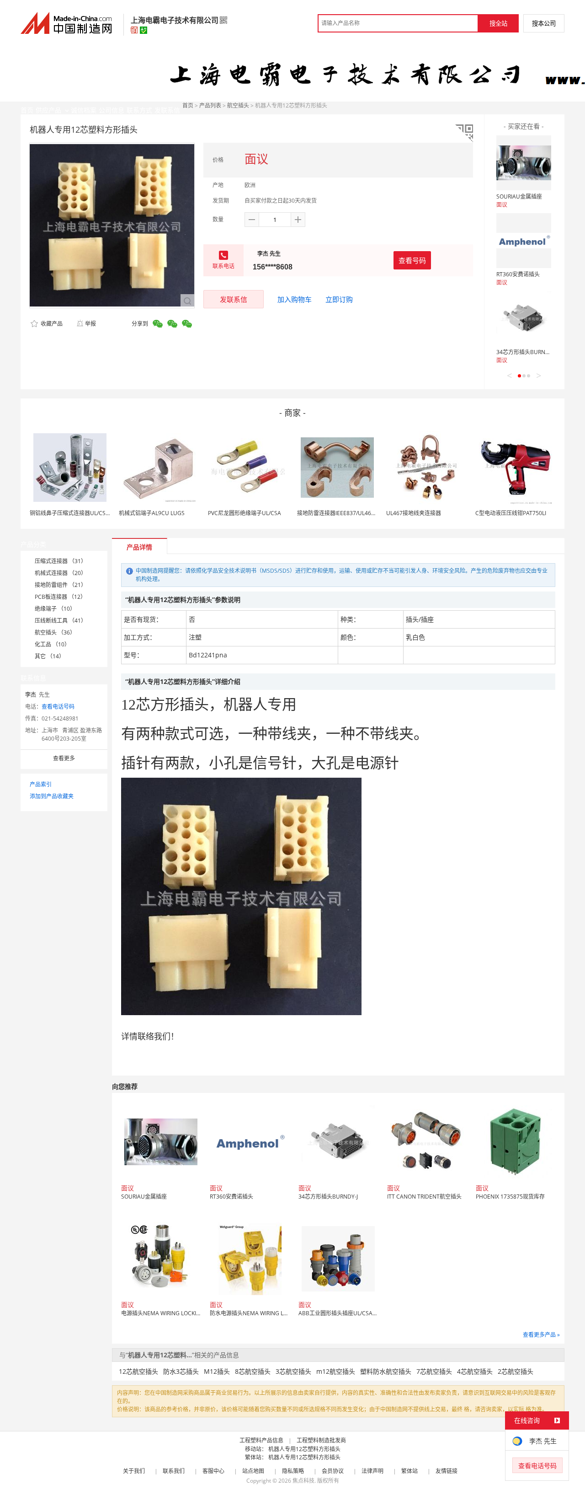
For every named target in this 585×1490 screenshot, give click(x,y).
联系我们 (174, 1471)
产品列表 (210, 105)
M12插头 (217, 1371)
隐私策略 (293, 1471)
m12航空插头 (335, 1371)
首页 (187, 105)
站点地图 (253, 1471)
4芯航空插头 (475, 1371)
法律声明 (372, 1471)
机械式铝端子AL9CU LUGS (152, 513)
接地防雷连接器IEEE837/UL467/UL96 (343, 513)
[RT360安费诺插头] (523, 240)
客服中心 (213, 1471)
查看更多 (64, 758)
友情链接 (446, 1471)
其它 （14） (49, 656)
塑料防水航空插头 (385, 1371)
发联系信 (233, 299)
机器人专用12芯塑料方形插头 (304, 1449)
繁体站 (409, 1471)
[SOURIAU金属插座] (523, 162)
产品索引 (41, 784)
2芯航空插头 (515, 1371)
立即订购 (339, 299)
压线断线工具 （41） (60, 620)
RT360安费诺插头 (518, 274)
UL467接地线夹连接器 (413, 513)
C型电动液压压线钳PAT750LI (510, 513)
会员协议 (333, 1471)
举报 (90, 324)
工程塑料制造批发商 (321, 1440)
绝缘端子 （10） (55, 609)
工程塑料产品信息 (261, 1440)
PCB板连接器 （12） (60, 597)
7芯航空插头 (434, 1371)
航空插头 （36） (55, 632)
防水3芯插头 (181, 1371)
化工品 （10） (52, 644)
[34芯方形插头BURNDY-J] (523, 318)
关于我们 (134, 1471)
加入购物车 (294, 299)
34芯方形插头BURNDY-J (526, 352)
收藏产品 (51, 324)
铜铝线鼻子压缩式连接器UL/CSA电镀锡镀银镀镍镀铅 (94, 513)
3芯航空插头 (293, 1371)
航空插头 (238, 105)
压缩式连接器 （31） (60, 561)
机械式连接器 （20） (60, 573)
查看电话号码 (58, 706)
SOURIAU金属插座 (519, 196)
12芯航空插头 (138, 1371)
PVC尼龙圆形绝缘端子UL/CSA (244, 513)
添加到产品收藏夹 (52, 796)
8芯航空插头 (253, 1371)
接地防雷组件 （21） (60, 585)
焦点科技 (303, 1481)
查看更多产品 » (541, 1335)
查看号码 (412, 260)
